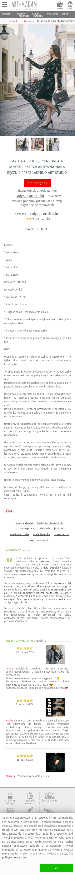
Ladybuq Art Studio (30, 196)
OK (56, 867)
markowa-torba (19, 534)
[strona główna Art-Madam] (24, 5)
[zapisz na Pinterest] (9, 511)
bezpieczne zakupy (10, 802)
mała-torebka (41, 534)
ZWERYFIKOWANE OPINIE (26, 640)
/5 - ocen (37, 219)
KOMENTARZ (18, 550)
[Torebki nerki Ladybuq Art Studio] (55, 715)
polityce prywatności (14, 857)
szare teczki (61, 534)
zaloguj (69, 8)
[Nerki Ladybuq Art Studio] (55, 663)
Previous (7, 76)
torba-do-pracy (24, 528)
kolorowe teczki (40, 540)
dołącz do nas (49, 800)
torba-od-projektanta (51, 528)
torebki (30, 229)
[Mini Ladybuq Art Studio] (55, 771)
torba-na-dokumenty (50, 523)
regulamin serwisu (29, 802)
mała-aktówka (25, 523)
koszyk (60, 8)
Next (68, 76)
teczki (44, 229)
